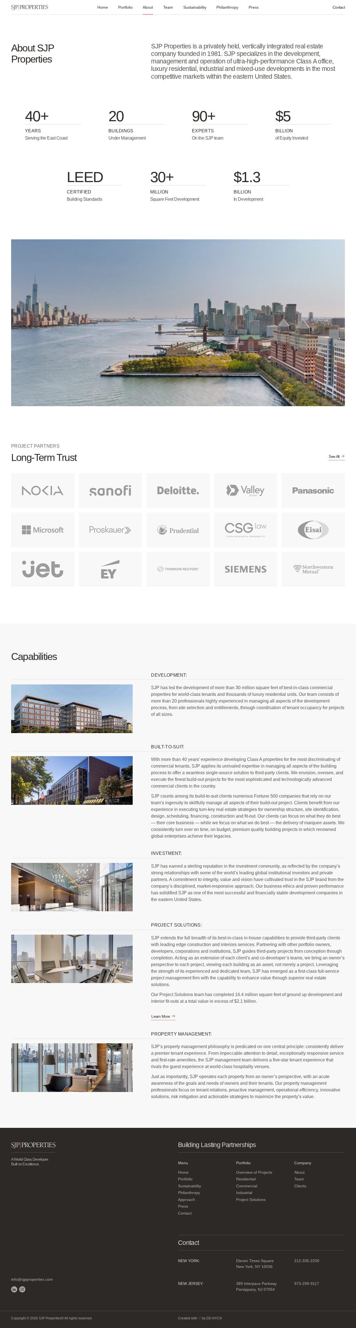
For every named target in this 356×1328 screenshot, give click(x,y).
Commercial (246, 1186)
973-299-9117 (306, 1283)
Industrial (244, 1192)
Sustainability (194, 7)
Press (254, 7)
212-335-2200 (306, 1261)
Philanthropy (227, 7)
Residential (246, 1179)
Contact (339, 7)
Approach (186, 1199)
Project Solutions (251, 1199)
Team (168, 7)
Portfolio (125, 7)
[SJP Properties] (29, 7)
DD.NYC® (214, 1318)
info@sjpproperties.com (32, 1279)
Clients (300, 1186)
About (299, 1172)
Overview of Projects (254, 1172)
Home (102, 7)
